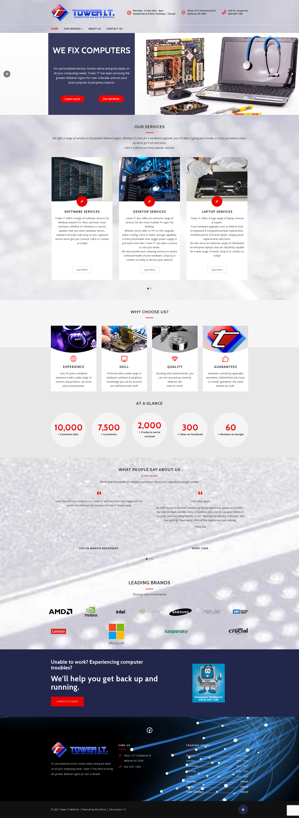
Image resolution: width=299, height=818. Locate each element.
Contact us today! (67, 701)
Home (54, 28)
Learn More (82, 269)
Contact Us (114, 28)
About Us (94, 28)
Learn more (72, 98)
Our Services (72, 28)
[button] (148, 288)
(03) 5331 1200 (235, 13)
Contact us (110, 98)
